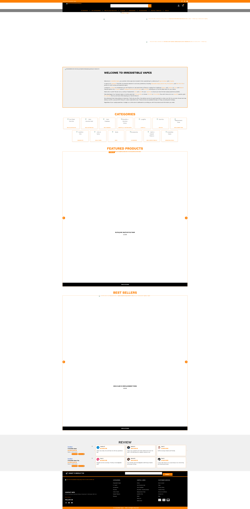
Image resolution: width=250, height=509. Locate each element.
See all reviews (74, 465)
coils (135, 91)
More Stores (68, 497)
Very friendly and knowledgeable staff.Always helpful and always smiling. (140, 463)
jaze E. (163, 446)
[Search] (149, 5)
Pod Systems (170, 83)
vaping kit (113, 83)
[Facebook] (69, 502)
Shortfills (146, 89)
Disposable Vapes (155, 83)
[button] (64, 218)
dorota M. (133, 458)
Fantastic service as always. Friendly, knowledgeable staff (109, 463)
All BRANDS (84, 10)
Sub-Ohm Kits (179, 83)
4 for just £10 (138, 94)
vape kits (149, 91)
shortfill (176, 94)
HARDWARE (132, 10)
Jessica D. (102, 446)
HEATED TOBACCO (156, 10)
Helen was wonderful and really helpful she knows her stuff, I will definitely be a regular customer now (140, 451)
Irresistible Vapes (72, 448)
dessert (181, 87)
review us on (81, 465)
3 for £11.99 (156, 94)
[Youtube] (187, 1)
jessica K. (133, 446)
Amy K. (102, 458)
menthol (170, 87)
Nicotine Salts (137, 89)
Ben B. (162, 458)
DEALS (167, 10)
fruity (175, 87)
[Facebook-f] (182, 1)
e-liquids (171, 81)
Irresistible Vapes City (73, 460)
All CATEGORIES (96, 10)
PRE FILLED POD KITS (110, 10)
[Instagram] (184, 1)
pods (140, 91)
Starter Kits (163, 83)
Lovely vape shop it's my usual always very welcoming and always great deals (171, 463)
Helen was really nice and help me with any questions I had (110, 451)
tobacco (164, 87)
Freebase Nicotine (128, 89)
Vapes (115, 81)
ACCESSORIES (143, 10)
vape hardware (163, 81)
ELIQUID (122, 10)
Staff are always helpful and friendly (166, 450)
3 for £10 (149, 94)
